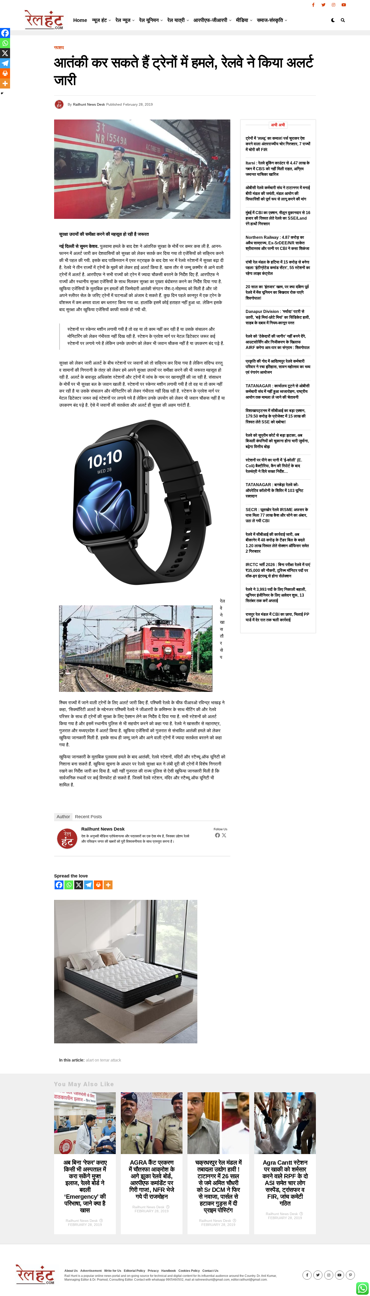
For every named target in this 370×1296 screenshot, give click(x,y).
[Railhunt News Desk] (67, 847)
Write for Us (112, 1271)
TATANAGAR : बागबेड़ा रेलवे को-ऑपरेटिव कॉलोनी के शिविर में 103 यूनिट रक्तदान (274, 490)
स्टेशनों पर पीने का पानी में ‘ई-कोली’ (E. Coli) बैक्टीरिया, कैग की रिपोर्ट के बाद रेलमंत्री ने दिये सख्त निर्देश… (274, 466)
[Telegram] (88, 884)
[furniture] (125, 1041)
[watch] (142, 589)
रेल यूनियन (149, 20)
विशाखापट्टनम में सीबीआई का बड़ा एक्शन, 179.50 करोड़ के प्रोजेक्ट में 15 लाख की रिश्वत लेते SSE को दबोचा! (276, 416)
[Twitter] (224, 835)
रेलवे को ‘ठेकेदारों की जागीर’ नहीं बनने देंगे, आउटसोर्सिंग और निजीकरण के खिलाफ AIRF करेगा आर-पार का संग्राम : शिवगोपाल (278, 342)
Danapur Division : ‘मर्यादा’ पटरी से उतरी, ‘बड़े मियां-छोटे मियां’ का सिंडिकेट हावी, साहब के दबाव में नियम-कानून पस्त (278, 317)
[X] (78, 884)
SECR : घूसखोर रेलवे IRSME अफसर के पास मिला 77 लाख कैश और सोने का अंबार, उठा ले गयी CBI (277, 515)
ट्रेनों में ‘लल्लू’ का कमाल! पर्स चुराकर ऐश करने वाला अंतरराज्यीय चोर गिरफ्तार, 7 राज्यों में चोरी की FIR (278, 144)
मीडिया (242, 20)
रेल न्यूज (123, 20)
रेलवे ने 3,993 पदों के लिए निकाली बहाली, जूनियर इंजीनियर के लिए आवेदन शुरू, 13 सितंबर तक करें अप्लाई (276, 595)
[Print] (98, 884)
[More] (108, 884)
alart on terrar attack (103, 1060)
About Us (71, 1271)
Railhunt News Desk (89, 104)
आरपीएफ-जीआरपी (210, 20)
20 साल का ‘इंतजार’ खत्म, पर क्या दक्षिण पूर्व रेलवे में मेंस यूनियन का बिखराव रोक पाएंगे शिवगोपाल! (277, 292)
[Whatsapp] (68, 884)
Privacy (153, 1271)
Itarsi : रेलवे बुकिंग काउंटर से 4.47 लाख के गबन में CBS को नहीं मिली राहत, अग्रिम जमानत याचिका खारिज (278, 168)
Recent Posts (88, 816)
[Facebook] (217, 835)
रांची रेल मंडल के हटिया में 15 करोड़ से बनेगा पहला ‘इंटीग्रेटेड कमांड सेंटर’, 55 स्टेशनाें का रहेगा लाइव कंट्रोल (278, 268)
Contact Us (210, 1271)
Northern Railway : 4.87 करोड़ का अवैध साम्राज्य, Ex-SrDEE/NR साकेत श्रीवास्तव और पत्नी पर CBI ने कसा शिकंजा (277, 243)
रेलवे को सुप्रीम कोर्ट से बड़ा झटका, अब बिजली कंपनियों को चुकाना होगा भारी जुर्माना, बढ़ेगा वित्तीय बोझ (277, 441)
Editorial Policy (134, 1271)
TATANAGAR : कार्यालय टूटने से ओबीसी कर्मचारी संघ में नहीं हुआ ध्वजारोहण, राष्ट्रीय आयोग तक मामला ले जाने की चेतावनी (278, 391)
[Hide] (2, 93)
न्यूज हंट (99, 20)
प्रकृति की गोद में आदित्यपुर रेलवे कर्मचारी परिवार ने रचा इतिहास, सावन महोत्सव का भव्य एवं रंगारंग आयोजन (278, 367)
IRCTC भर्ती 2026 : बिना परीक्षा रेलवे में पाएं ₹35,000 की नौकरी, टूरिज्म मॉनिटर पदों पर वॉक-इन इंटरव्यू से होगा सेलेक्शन (278, 570)
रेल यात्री (176, 20)
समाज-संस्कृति (270, 20)
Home (80, 20)
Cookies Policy (189, 1271)
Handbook (168, 1271)
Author (63, 816)
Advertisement (91, 1271)
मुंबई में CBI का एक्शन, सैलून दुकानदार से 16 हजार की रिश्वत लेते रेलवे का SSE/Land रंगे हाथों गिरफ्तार (278, 218)
